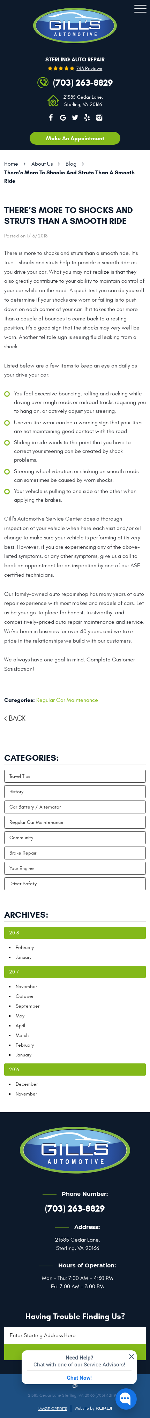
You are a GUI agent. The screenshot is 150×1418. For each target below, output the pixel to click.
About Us (42, 164)
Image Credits (52, 1408)
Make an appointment (75, 138)
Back (17, 718)
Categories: (31, 758)
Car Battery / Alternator (35, 807)
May (20, 1016)
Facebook (50, 117)
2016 (14, 1069)
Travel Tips (19, 776)
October (24, 996)
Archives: (26, 915)
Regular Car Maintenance (67, 700)
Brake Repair (22, 853)
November (26, 986)
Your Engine (21, 868)
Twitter (75, 117)
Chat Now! (79, 1377)
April (20, 1026)
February (25, 947)
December (27, 1084)
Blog (71, 164)
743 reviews (89, 68)
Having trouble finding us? (75, 1316)
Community (21, 838)
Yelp (87, 117)
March (22, 1035)
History (16, 792)
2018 (14, 933)
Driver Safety (23, 884)
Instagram (99, 117)
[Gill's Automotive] (75, 26)
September (27, 1006)
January (23, 957)
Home (11, 164)
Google (62, 117)
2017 (14, 972)
